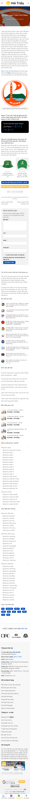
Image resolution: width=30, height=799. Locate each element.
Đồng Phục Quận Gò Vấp (10, 476)
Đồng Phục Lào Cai (8, 597)
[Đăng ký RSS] (19, 773)
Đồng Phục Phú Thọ (8, 590)
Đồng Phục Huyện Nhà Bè (10, 494)
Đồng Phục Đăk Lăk (8, 548)
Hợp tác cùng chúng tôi (8, 708)
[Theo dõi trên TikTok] (8, 773)
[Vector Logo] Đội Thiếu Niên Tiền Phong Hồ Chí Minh (15, 400)
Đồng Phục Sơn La (8, 592)
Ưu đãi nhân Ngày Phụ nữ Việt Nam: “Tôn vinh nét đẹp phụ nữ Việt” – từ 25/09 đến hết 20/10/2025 (17, 348)
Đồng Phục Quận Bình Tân (10, 488)
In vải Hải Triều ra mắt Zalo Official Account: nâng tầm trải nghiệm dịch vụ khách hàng (17, 342)
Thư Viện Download (15, 13)
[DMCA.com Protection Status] (15, 785)
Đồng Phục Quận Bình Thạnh (11, 479)
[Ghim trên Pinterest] (19, 192)
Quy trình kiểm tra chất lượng (9, 740)
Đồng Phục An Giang (8, 530)
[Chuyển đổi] (28, 448)
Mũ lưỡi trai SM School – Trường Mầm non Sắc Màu (22, 175)
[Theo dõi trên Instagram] (5, 773)
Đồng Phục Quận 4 (8, 457)
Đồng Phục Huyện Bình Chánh (11, 501)
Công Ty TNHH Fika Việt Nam (12, 793)
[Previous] (1, 169)
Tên (4, 233)
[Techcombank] (15, 636)
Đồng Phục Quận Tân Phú (10, 486)
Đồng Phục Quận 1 (8, 452)
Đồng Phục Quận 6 (8, 462)
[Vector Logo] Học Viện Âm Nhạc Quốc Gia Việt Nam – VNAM (14, 374)
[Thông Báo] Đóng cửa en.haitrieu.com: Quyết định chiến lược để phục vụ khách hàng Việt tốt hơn (17, 316)
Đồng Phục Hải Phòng (9, 568)
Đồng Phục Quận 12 (8, 474)
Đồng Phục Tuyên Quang (10, 585)
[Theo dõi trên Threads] (13, 773)
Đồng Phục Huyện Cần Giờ (10, 504)
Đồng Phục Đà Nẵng (8, 539)
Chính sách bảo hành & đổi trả (9, 693)
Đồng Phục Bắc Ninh (8, 573)
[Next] (29, 169)
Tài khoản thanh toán (7, 702)
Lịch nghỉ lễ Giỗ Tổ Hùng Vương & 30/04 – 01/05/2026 (17, 310)
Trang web (6, 247)
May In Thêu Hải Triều (19, 791)
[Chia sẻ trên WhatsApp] (8, 192)
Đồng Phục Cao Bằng (9, 576)
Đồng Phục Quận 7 (8, 464)
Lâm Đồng (15, 789)
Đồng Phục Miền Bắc (7, 563)
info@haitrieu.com (10, 675)
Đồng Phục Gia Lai (8, 550)
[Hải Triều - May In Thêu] (15, 3)
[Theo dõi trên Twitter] (10, 773)
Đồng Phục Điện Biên (9, 578)
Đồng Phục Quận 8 (8, 467)
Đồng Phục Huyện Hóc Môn (11, 497)
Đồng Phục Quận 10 (8, 469)
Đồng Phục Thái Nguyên (10, 588)
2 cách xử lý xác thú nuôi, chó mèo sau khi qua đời (15, 394)
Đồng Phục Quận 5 (8, 460)
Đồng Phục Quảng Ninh (9, 571)
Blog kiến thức (5, 717)
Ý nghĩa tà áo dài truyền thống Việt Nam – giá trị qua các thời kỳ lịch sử (14, 387)
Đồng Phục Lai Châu (8, 600)
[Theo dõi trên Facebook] (2, 773)
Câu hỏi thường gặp (6, 705)
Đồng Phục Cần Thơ (8, 520)
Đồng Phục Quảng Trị (9, 555)
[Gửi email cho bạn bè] (16, 192)
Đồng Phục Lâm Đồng (9, 536)
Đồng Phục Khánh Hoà (9, 541)
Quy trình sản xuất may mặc (9, 737)
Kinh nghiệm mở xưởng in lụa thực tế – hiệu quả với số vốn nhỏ (16, 360)
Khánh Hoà (21, 789)
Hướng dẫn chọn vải (7, 723)
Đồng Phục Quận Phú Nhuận (11, 481)
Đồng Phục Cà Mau (8, 525)
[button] (2, 3)
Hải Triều (3, 749)
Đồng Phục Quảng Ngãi (9, 546)
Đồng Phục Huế (7, 543)
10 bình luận (9, 363)
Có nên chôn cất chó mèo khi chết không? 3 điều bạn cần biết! (14, 380)
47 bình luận (9, 356)
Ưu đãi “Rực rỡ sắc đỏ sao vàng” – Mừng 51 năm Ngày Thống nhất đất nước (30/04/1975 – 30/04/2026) (17, 323)
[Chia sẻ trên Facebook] (11, 192)
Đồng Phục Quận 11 (8, 471)
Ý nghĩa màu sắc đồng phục (9, 729)
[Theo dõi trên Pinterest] (16, 773)
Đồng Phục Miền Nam (7, 513)
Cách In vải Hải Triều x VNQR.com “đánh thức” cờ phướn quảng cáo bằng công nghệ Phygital (17, 305)
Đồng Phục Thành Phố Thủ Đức (12, 450)
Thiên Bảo (21, 19)
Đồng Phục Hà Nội (8, 566)
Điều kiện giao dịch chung (8, 687)
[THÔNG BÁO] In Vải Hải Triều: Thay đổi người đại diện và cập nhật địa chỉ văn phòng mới (17, 329)
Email (5, 240)
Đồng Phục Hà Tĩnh (8, 558)
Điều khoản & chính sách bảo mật (10, 684)
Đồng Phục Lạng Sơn (9, 595)
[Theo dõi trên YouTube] (21, 773)
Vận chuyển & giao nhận (8, 690)
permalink (15, 198)
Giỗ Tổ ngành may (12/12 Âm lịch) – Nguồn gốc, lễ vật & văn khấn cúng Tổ (16, 354)
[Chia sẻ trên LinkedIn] (22, 192)
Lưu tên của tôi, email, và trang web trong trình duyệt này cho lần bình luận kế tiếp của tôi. (14, 257)
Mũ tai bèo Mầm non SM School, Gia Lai (7, 175)
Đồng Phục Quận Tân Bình (10, 483)
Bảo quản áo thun (6, 734)
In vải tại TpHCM (8, 789)
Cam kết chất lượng (6, 696)
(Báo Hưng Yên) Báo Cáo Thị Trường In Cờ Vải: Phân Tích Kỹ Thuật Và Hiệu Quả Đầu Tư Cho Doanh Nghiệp (17, 336)
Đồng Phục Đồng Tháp (9, 523)
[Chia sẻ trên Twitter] (13, 192)
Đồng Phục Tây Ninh (8, 518)
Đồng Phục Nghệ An (8, 553)
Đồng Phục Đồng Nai (9, 516)
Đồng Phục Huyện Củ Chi (10, 499)
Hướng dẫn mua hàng (7, 699)
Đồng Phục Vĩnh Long (9, 528)
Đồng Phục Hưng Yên (9, 580)
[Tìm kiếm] (28, 3)
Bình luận (6, 219)
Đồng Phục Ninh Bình (9, 583)
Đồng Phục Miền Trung (7, 534)
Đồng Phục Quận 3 (8, 455)
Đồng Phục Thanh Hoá (9, 560)
